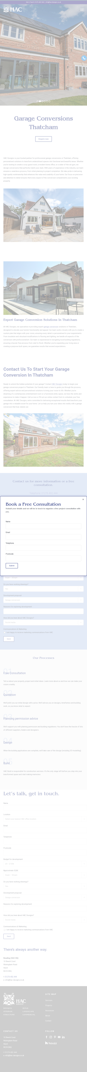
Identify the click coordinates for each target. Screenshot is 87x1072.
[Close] (83, 499)
